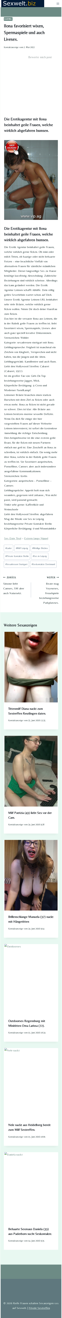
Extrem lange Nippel (36, 538)
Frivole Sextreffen (39, 1308)
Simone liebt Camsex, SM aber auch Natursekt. (13, 585)
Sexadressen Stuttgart (16, 564)
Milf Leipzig (22, 548)
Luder (8, 548)
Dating (8, 19)
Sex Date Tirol (12, 538)
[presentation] (31, 667)
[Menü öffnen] (58, 3)
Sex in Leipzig (40, 556)
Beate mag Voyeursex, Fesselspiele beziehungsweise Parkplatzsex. (49, 590)
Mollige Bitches (40, 548)
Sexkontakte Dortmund (43, 564)
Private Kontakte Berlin (17, 556)
